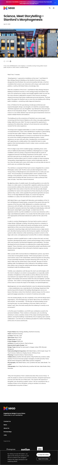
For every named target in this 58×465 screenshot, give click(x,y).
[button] (50, 8)
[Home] (10, 8)
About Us (6, 428)
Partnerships (8, 432)
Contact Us (7, 421)
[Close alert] (55, 2)
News (5, 425)
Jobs (5, 435)
